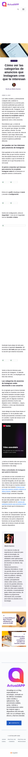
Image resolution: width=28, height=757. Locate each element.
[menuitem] (14, 753)
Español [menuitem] (15, 753)
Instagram (14, 60)
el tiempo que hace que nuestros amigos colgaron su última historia (14, 489)
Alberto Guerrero (16, 89)
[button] (18, 9)
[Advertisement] (14, 28)
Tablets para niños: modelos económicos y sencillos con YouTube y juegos (19, 640)
